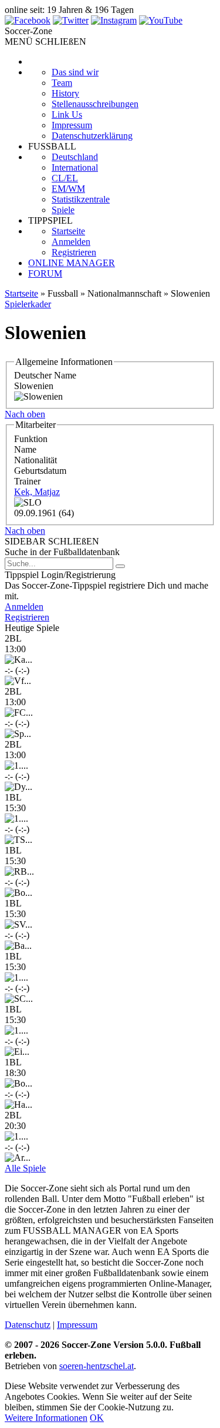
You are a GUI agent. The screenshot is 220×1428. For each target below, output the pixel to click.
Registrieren (74, 252)
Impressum (72, 125)
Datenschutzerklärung (92, 136)
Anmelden (71, 242)
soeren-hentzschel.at (96, 1366)
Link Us (67, 114)
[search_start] (120, 566)
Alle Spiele (25, 1168)
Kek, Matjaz (37, 492)
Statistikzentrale (81, 199)
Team (62, 83)
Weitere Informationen (46, 1418)
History (65, 93)
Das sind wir (75, 72)
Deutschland (75, 157)
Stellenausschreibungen (95, 104)
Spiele (63, 210)
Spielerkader (28, 304)
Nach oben (25, 414)
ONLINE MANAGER (71, 263)
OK (97, 1418)
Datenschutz (27, 1325)
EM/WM (68, 189)
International (75, 167)
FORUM (45, 273)
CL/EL (65, 178)
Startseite (68, 231)
